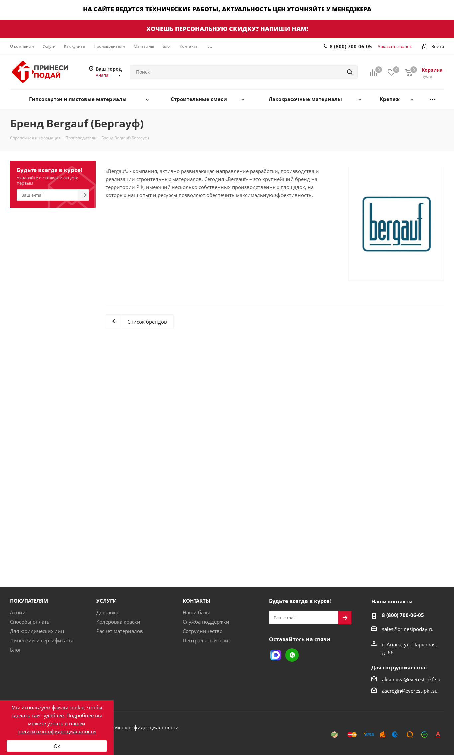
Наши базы (196, 612)
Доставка (107, 612)
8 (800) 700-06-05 (351, 46)
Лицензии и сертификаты (41, 640)
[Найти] (350, 72)
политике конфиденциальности (56, 731)
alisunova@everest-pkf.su (411, 679)
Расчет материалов (119, 631)
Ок (57, 746)
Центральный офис (207, 640)
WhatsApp (292, 655)
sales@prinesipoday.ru (408, 629)
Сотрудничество (203, 631)
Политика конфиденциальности (139, 727)
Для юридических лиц (37, 631)
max (275, 655)
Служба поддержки (206, 621)
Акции (18, 612)
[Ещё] (432, 99)
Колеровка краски (118, 621)
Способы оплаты (30, 621)
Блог (15, 649)
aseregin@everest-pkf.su (410, 690)
